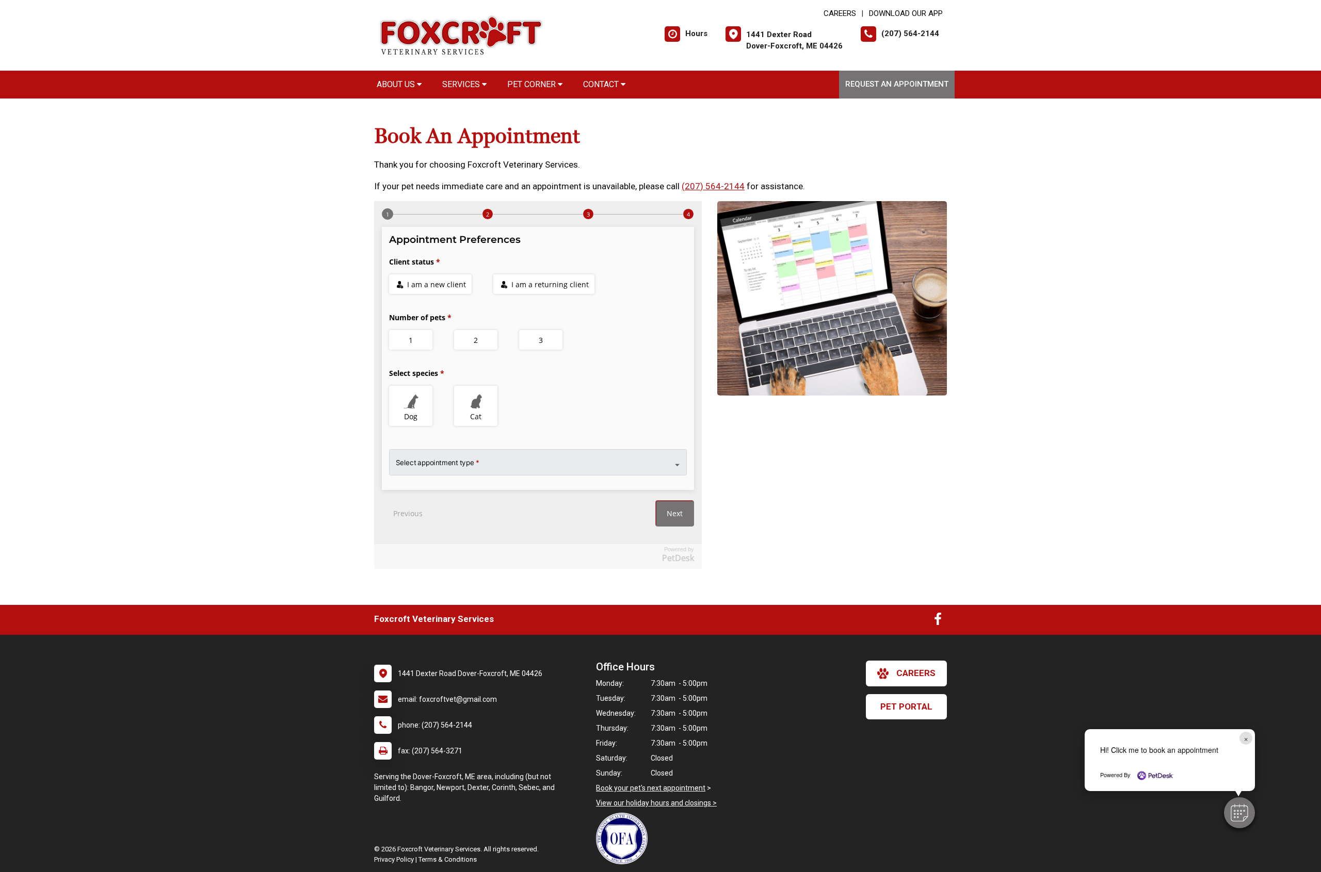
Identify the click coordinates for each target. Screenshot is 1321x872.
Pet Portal (906, 706)
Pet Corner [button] (532, 84)
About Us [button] (397, 84)
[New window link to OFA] (624, 838)
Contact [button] (602, 84)
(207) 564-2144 (713, 186)
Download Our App (906, 13)
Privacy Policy (394, 859)
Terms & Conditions (447, 859)
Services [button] (462, 84)
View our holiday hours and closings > (656, 803)
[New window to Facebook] (938, 621)
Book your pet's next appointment (650, 788)
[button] (1239, 812)
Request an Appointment (896, 84)
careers (916, 673)
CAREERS (840, 13)
